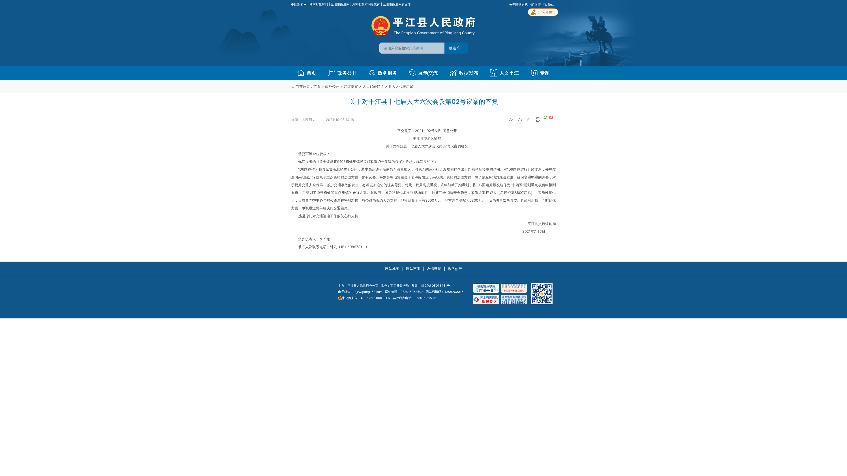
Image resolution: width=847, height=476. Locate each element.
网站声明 (413, 268)
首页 (311, 73)
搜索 (453, 48)
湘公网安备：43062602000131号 (366, 298)
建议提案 (351, 86)
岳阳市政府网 (340, 4)
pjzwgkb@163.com (368, 292)
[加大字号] (511, 120)
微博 (538, 4)
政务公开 (347, 73)
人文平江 (509, 73)
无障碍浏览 (520, 4)
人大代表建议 (373, 86)
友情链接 (434, 268)
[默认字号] (520, 120)
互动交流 (428, 73)
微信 (551, 4)
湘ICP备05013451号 (435, 285)
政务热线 (455, 268)
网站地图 (392, 268)
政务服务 (387, 73)
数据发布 (468, 73)
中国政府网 (299, 4)
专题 (545, 73)
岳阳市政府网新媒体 (397, 4)
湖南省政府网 (318, 4)
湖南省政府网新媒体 (366, 4)
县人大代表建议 (400, 86)
